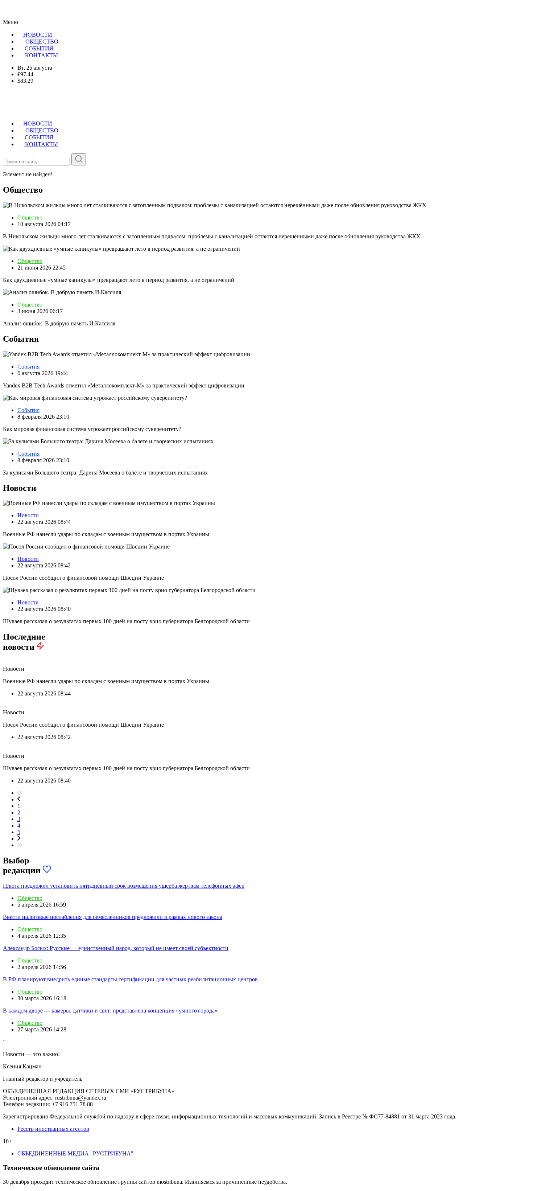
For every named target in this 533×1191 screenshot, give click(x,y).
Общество (29, 217)
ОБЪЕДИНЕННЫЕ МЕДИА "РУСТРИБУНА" (75, 1153)
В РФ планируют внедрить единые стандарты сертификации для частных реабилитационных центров (130, 979)
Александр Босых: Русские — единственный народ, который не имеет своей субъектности (115, 948)
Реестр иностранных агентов (53, 1129)
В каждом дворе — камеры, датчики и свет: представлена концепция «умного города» (110, 1010)
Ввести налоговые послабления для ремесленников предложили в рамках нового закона (112, 917)
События (28, 367)
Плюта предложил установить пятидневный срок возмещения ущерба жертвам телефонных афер (123, 886)
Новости (28, 515)
